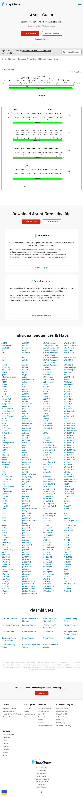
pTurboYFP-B (69, 452)
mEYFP (24, 372)
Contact (5, 755)
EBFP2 (4, 438)
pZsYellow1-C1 (69, 474)
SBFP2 (66, 499)
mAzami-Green (7, 569)
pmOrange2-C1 (48, 564)
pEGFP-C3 (46, 404)
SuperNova (68, 528)
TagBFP (66, 535)
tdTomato (67, 555)
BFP (3, 350)
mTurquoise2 (27, 489)
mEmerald (26, 353)
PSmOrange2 (68, 384)
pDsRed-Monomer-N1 (51, 365)
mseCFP (25, 469)
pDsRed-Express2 (49, 343)
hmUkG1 (5, 506)
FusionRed (5, 465)
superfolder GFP (70, 525)
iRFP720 (4, 533)
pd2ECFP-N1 (26, 559)
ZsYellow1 (67, 591)
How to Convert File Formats (12, 714)
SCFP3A (66, 501)
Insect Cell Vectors (29, 625)
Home (4, 59)
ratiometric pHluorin (71, 479)
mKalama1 (26, 399)
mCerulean (6, 579)
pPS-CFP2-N (68, 365)
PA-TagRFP (26, 501)
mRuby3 (25, 455)
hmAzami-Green (8, 487)
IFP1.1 (3, 513)
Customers (6, 737)
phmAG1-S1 (47, 457)
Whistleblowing (42, 787)
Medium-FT (26, 348)
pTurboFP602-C (69, 426)
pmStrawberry (48, 574)
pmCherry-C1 (48, 530)
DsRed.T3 (5, 418)
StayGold (67, 518)
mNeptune (26, 426)
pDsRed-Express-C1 (29, 591)
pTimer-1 (67, 421)
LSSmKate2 (6, 557)
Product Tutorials (43, 711)
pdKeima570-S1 (28, 584)
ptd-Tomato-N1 (69, 411)
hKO (3, 484)
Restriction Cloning (62, 708)
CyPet (4, 375)
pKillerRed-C (47, 499)
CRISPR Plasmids (8, 632)
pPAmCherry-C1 (49, 589)
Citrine (4, 358)
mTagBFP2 (26, 479)
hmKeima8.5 (6, 494)
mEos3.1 (25, 360)
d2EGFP (4, 387)
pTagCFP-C (68, 392)
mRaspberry (27, 445)
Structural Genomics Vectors (50, 646)
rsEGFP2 (67, 487)
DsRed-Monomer (8, 416)
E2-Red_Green (7, 433)
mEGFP (24, 350)
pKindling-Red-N (49, 506)
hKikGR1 (5, 482)
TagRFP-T (67, 545)
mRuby (24, 450)
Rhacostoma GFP (70, 482)
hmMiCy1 (5, 504)
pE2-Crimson (48, 377)
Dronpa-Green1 (7, 404)
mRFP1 (24, 448)
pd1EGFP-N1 (26, 557)
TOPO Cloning (60, 723)
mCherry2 (5, 584)
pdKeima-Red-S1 (28, 581)
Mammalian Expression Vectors (31, 646)
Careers (5, 752)
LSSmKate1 (6, 555)
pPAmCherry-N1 (49, 591)
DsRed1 (4, 421)
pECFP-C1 (46, 389)
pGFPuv (46, 433)
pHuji (45, 474)
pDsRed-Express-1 (29, 589)
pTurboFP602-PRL (70, 431)
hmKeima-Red (7, 491)
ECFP (3, 440)
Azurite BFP (6, 348)
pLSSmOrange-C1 (49, 513)
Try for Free (41, 693)
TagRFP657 (68, 547)
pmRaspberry (48, 572)
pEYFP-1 (46, 416)
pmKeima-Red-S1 (49, 547)
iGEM (26, 717)
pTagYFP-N (68, 409)
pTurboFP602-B (69, 423)
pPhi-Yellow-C (69, 350)
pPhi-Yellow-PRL (70, 358)
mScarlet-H (26, 462)
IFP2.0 (4, 518)
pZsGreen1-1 (68, 465)
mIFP (24, 387)
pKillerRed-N (48, 501)
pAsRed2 (25, 550)
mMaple (25, 414)
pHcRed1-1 (47, 440)
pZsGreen (67, 462)
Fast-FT (4, 460)
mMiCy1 (25, 418)
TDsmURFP (68, 552)
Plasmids (11, 59)
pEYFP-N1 (46, 421)
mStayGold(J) (27, 477)
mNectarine (26, 421)
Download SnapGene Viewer (41, 316)
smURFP (67, 516)
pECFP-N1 (46, 392)
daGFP (4, 394)
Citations (6, 740)
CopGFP (4, 365)
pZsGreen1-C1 (69, 467)
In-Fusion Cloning (61, 717)
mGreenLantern (28, 380)
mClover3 (5, 594)
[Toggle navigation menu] (79, 4)
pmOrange (47, 559)
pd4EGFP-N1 (27, 567)
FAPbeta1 (5, 457)
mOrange (25, 433)
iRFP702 (4, 528)
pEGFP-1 (46, 397)
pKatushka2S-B (49, 479)
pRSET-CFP (68, 375)
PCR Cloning (60, 720)
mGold (24, 377)
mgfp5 (24, 375)
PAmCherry (26, 535)
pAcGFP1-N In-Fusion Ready (30, 522)
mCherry (5, 581)
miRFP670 (26, 392)
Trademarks (41, 784)
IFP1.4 (4, 516)
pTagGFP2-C (68, 397)
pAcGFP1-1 (26, 506)
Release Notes (8, 717)
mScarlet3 (26, 467)
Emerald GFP (6, 448)
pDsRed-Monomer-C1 (51, 358)
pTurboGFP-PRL (70, 440)
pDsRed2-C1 (47, 372)
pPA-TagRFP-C (48, 584)
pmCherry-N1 (48, 533)
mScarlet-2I (26, 460)
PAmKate (25, 547)
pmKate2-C (47, 542)
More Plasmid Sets (8, 53)
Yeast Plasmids (69, 638)
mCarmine (5, 577)
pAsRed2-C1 (26, 552)
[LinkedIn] (41, 792)
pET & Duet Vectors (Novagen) (50, 620)
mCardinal (5, 574)
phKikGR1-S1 (47, 452)
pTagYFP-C (68, 406)
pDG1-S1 (25, 577)
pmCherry (47, 525)
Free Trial (27, 708)
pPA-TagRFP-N (48, 586)
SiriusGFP (67, 506)
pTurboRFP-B (69, 443)
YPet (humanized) (70, 584)
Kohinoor (5, 547)
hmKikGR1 (5, 496)
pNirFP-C (46, 579)
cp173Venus (6, 367)
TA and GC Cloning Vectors (70, 620)
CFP (3, 353)
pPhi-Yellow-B (69, 348)
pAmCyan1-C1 (27, 542)
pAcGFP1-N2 (26, 528)
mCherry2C (6, 586)
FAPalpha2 (5, 455)
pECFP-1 (46, 387)
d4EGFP (4, 392)
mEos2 (24, 358)
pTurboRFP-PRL (70, 450)
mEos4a (25, 367)
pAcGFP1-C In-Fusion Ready (30, 509)
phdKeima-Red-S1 (50, 448)
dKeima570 (6, 401)
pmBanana (47, 521)
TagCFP (66, 538)
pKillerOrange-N (49, 494)
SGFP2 (66, 504)
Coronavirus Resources (10, 625)
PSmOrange (68, 382)
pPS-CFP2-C (68, 360)
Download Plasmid (41, 39)
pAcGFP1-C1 (26, 513)
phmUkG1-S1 (47, 467)
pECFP (45, 384)
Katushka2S (6, 538)
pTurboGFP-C (69, 435)
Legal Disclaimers (41, 773)
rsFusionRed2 (69, 491)
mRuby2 (25, 452)
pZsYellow (67, 472)
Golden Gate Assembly (63, 726)
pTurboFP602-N (70, 428)
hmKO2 (4, 501)
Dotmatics (6, 746)
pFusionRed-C (48, 426)
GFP (3, 469)
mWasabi (25, 496)
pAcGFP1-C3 (26, 518)
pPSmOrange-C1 (70, 367)
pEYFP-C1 (46, 418)
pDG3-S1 (25, 579)
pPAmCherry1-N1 (70, 345)
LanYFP (4, 552)
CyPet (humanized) (9, 377)
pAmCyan (25, 540)
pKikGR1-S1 (47, 487)
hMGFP (4, 489)
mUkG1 (24, 491)
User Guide (41, 714)
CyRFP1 (4, 380)
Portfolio (6, 749)
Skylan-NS (68, 508)
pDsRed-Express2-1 (50, 345)
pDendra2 (26, 569)
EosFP (4, 450)
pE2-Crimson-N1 (49, 382)
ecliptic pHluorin (8, 443)
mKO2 (24, 411)
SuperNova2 (68, 530)
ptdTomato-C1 (69, 416)
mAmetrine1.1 (6, 564)
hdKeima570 (6, 479)
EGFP (3, 445)
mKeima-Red (27, 404)
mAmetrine (6, 562)
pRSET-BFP (68, 372)
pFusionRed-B (48, 423)
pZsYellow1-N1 (69, 477)
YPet (65, 581)
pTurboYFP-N (69, 457)
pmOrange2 (47, 562)
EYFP (3, 452)
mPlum (24, 443)
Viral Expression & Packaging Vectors (71, 633)
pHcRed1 (46, 438)
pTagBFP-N (68, 389)
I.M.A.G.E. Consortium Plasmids (30, 620)
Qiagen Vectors (48, 638)
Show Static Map (8, 70)
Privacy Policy (41, 770)
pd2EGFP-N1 (26, 562)
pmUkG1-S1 (47, 577)
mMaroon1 (26, 416)
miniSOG (25, 389)
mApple (4, 567)
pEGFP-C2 (46, 401)
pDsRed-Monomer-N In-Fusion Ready (51, 361)
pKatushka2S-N (49, 484)
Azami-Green (6, 345)
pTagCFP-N (68, 394)
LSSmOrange (6, 559)
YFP (65, 579)
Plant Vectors (48, 632)
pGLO (45, 435)
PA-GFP (25, 499)
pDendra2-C (26, 572)
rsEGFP (66, 484)
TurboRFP (67, 564)
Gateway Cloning (61, 711)
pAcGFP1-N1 (26, 525)
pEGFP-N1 (46, 406)
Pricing (26, 711)
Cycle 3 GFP (6, 370)
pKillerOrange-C (49, 491)
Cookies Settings (41, 776)
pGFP (45, 431)
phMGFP (46, 460)
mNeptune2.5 (27, 431)
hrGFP (4, 508)
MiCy (24, 384)
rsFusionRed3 (69, 494)
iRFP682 (4, 525)
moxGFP (25, 438)
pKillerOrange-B (49, 489)
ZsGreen (67, 586)
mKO (24, 409)
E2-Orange (5, 431)
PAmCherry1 (26, 538)
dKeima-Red (6, 399)
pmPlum (46, 569)
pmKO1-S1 (47, 552)
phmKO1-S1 (47, 465)
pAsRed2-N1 (26, 555)
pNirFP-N (46, 581)
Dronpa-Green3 (7, 406)
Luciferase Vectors (29, 632)
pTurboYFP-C (68, 455)
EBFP (3, 435)
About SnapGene (8, 734)
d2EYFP (4, 389)
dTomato (5, 426)
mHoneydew (26, 382)
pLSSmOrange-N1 (49, 516)
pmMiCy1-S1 (47, 557)
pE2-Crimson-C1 (49, 380)
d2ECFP (4, 384)
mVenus (25, 494)
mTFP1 (24, 484)
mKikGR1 (25, 406)
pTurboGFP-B (69, 433)
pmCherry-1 (47, 528)
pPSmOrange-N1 (70, 370)
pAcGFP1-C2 (26, 516)
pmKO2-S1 (47, 555)
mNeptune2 (26, 428)
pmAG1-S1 (46, 518)
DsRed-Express (7, 409)
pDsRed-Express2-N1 (51, 350)
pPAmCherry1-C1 (70, 343)
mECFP (24, 345)
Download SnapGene (52, 33)
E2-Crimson (6, 428)
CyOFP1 (4, 372)
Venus (66, 572)
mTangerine (26, 482)
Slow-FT (67, 513)
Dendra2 (5, 397)
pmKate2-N (47, 545)
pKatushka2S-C (48, 482)
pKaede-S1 (47, 477)
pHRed (45, 469)
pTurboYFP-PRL (69, 460)
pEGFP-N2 (47, 409)
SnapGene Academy (44, 708)
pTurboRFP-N (69, 448)
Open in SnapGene (30, 33)
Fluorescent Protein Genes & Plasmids (9, 639)
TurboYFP (67, 567)
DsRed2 (4, 423)
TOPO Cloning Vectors (72, 625)
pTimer (66, 418)
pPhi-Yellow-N (69, 353)
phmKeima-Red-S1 (50, 462)
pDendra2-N (27, 574)
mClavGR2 (5, 589)
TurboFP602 (68, 557)
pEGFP (45, 394)
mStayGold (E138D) (29, 474)
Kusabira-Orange (8, 550)
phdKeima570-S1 (49, 450)
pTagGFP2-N (68, 399)
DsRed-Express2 (8, 411)
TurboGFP (67, 562)
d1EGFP (4, 382)
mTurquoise (26, 487)
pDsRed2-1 (47, 370)
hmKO (4, 499)
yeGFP (66, 577)
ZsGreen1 (67, 589)
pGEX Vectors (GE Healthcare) (49, 626)
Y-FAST (66, 574)
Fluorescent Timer (8, 462)
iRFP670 (4, 521)
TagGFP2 (67, 540)
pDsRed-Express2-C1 (51, 348)
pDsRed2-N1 (47, 375)
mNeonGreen (27, 423)
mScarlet (25, 457)
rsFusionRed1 (69, 489)
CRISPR (40, 720)
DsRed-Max (6, 414)
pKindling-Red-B (49, 504)
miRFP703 (25, 394)
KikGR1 (4, 540)
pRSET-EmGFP (69, 377)
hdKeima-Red (7, 477)
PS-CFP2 (67, 380)
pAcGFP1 (25, 504)
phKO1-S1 (46, 455)
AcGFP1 (4, 343)
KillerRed (5, 545)
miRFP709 (26, 397)
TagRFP (66, 542)
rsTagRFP (67, 496)
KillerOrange (6, 542)
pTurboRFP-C (69, 445)
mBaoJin (5, 572)
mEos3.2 (25, 365)
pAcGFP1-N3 (26, 530)
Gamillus (5, 467)
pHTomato (47, 472)
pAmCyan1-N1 (27, 545)
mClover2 (5, 591)
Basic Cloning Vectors (10, 619)
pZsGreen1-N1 (69, 469)
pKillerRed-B (48, 496)
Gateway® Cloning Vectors (8, 646)
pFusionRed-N (48, 428)
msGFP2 (25, 472)
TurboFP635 (68, 559)
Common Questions (44, 717)
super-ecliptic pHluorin (72, 521)
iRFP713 (4, 530)
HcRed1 (4, 474)
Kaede (4, 535)
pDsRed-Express (28, 586)
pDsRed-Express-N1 (29, 594)
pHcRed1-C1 (47, 443)
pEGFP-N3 (47, 411)
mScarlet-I (26, 465)
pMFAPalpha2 (48, 535)
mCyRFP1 (25, 343)
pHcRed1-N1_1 (48, 445)
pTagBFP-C (68, 387)
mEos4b (25, 370)
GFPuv (4, 472)
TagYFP (66, 550)
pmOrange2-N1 (48, 567)
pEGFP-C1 (46, 399)
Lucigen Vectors (28, 638)
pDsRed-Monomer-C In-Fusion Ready (50, 354)
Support (5, 743)
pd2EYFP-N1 (26, 564)
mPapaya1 (26, 440)
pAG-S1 (24, 533)
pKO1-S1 (46, 508)
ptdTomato (68, 414)
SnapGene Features (9, 708)
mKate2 (25, 401)
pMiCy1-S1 (46, 540)
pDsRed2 (46, 367)
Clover (4, 360)
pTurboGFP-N (69, 438)
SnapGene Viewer (8, 711)
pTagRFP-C (68, 401)
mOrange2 (26, 435)
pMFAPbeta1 (47, 538)
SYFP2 (66, 533)
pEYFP (45, 414)
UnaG (66, 569)
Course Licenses (29, 714)
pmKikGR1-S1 (48, 550)
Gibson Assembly (61, 714)
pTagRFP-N (68, 404)
